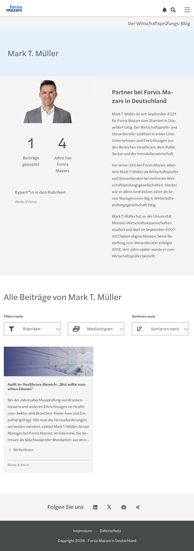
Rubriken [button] (31, 328)
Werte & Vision (26, 201)
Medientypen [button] (100, 328)
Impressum (82, 530)
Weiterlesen (22, 449)
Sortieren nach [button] (165, 328)
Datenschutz (110, 530)
